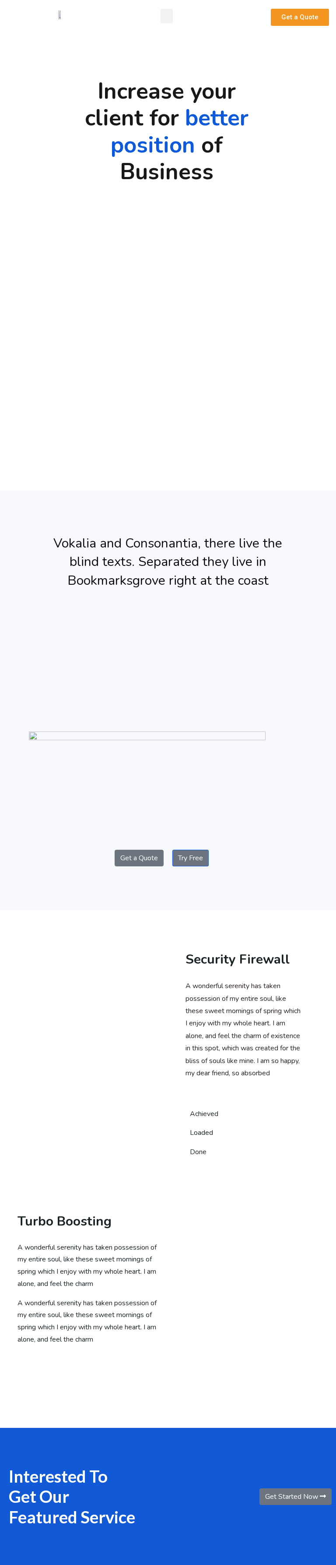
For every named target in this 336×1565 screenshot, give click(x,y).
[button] (167, 16)
